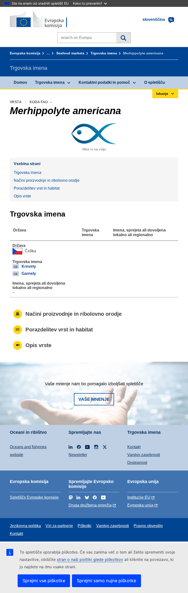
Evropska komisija (25, 53)
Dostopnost (137, 462)
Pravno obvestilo (148, 526)
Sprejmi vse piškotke (44, 580)
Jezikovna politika (25, 526)
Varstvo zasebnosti (143, 455)
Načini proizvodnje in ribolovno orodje (47, 180)
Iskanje (123, 38)
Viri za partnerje (59, 526)
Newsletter (78, 455)
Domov (20, 82)
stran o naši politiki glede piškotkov (90, 559)
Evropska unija (140, 505)
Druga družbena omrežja (90, 505)
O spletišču (154, 82)
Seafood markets (70, 53)
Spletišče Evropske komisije (34, 497)
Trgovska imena (104, 53)
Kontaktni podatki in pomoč (104, 82)
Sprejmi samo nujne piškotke (106, 580)
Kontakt (134, 447)
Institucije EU (138, 497)
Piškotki (84, 526)
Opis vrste (22, 196)
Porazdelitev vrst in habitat (36, 188)
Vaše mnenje (94, 399)
